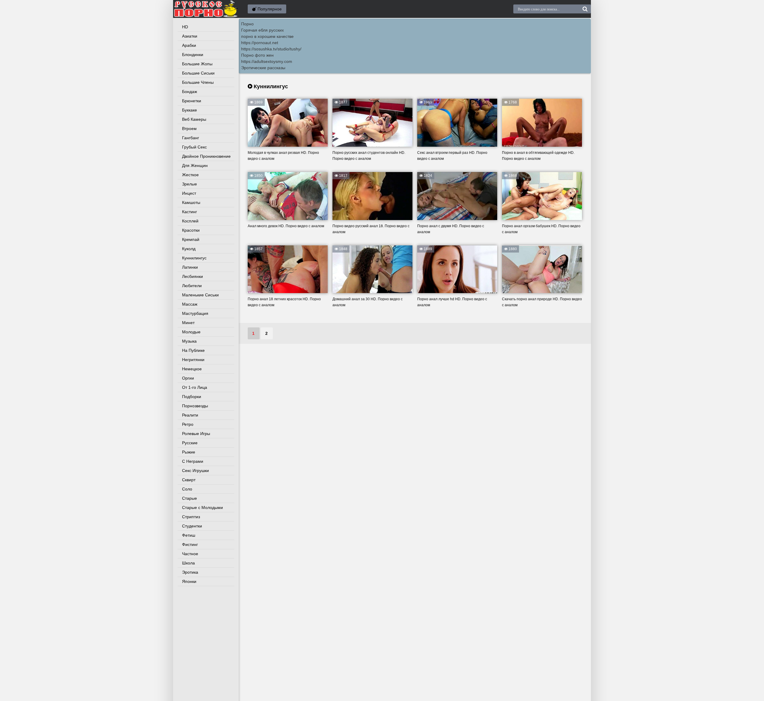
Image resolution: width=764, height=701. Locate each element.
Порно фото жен (257, 55)
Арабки (189, 45)
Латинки (190, 267)
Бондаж (189, 91)
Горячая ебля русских (262, 30)
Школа (188, 563)
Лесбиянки (192, 276)
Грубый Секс (194, 147)
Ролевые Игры (196, 433)
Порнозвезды (195, 405)
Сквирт (188, 479)
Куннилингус (194, 258)
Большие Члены (198, 82)
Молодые (191, 331)
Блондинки (192, 54)
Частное (190, 553)
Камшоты (191, 202)
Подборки (191, 396)
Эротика (190, 572)
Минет (188, 322)
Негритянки (193, 359)
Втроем (189, 128)
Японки (189, 581)
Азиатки (189, 36)
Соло (187, 489)
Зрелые (189, 184)
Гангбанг (190, 137)
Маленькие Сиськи (200, 295)
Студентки (192, 526)
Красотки (191, 230)
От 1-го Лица (194, 387)
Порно (247, 23)
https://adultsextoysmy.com (266, 61)
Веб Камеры (194, 119)
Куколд (188, 248)
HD (185, 26)
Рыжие (188, 452)
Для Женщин (195, 165)
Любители (192, 285)
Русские (190, 442)
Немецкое (192, 368)
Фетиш (188, 535)
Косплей (190, 221)
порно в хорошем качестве (267, 36)
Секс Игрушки (195, 470)
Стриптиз (191, 516)
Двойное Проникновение (206, 156)
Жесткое (190, 174)
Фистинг (190, 544)
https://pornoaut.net (259, 42)
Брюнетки (191, 100)
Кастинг (189, 211)
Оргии (188, 378)
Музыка (189, 341)
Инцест (189, 193)
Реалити (190, 415)
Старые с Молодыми (202, 507)
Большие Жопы (197, 63)
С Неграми (192, 461)
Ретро (187, 424)
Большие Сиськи (198, 73)
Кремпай (190, 239)
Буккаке (189, 110)
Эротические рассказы (263, 67)
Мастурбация (195, 313)
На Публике (193, 350)
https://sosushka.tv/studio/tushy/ (271, 49)
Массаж (189, 304)
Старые (189, 498)
